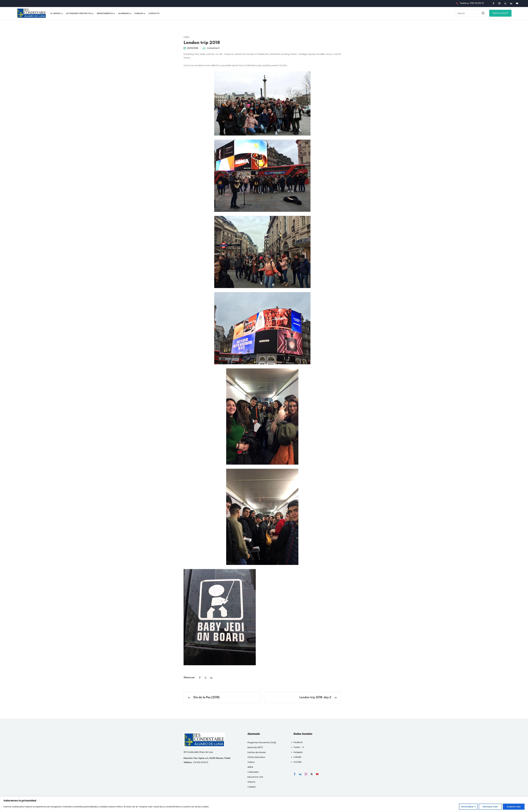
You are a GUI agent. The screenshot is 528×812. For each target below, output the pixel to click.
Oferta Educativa (256, 757)
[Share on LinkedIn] (211, 678)
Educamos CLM (255, 776)
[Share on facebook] (200, 678)
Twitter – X (299, 747)
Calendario (253, 771)
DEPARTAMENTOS (105, 13)
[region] (264, 804)
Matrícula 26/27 (500, 13)
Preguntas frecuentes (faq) (262, 742)
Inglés (186, 36)
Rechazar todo (490, 806)
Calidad (251, 786)
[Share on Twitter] (205, 678)
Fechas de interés (257, 752)
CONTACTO (154, 13)
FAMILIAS (139, 13)
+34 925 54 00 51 (200, 762)
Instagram (298, 752)
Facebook (298, 742)
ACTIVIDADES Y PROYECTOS (79, 13)
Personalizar (467, 806)
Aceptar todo (514, 806)
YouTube (298, 762)
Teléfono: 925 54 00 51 (472, 3)
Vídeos (251, 762)
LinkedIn (297, 757)
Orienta (251, 781)
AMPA (250, 767)
